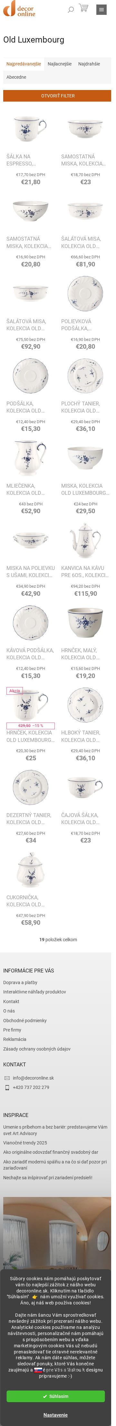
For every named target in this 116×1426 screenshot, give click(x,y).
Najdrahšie (89, 63)
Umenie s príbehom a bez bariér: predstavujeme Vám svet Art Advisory (55, 1130)
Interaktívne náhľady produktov (34, 991)
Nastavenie (56, 1415)
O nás (9, 1010)
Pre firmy (12, 1029)
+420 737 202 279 (31, 1087)
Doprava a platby (20, 982)
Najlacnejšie (60, 63)
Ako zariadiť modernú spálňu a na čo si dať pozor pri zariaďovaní (55, 1165)
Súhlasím (58, 1396)
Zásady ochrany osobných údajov (37, 1049)
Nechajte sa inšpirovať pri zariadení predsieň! (47, 1177)
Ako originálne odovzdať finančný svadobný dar (50, 1152)
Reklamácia (14, 1039)
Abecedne (16, 77)
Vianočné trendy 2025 (25, 1142)
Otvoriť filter (58, 95)
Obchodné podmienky (25, 1020)
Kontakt (11, 1001)
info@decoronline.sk (33, 1078)
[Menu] (101, 9)
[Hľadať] (70, 9)
